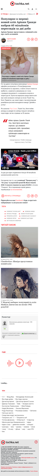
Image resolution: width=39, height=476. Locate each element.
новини (26, 427)
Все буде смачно (22, 399)
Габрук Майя (11, 39)
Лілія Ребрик (25, 406)
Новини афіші (6, 48)
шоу (23, 429)
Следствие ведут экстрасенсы (13, 415)
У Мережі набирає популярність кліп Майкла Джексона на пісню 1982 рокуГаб (18, 304)
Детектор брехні (8, 401)
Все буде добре (7, 399)
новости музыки (27, 213)
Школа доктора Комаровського (13, 422)
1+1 (3, 397)
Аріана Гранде (12, 213)
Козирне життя (28, 404)
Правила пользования (6, 467)
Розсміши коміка (22, 411)
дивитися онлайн (19, 424)
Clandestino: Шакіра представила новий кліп (16, 262)
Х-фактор (30, 420)
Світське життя (7, 413)
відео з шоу (6, 424)
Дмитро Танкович (8, 404)
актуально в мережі (14, 220)
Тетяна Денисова (8, 420)
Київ (18, 404)
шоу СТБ (31, 429)
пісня (33, 427)
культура (5, 427)
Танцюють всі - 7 (8, 418)
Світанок (33, 411)
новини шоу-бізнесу (28, 216)
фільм (18, 429)
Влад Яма (10, 397)
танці (4, 429)
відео (29, 422)
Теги (3, 391)
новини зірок (11, 218)
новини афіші (30, 211)
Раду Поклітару (7, 411)
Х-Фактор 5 (21, 420)
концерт (30, 424)
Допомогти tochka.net (18, 14)
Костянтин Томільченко (10, 406)
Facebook (19, 200)
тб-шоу (10, 429)
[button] (32, 9)
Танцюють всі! (22, 418)
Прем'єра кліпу (12, 216)
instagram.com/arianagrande (9, 80)
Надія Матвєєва (8, 408)
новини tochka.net (14, 211)
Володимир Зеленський (24, 397)
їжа (3, 431)
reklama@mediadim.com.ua (27, 457)
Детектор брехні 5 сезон (25, 401)
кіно (12, 427)
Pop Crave (13, 108)
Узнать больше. (34, 471)
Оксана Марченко (22, 408)
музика (18, 427)
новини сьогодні (26, 218)
